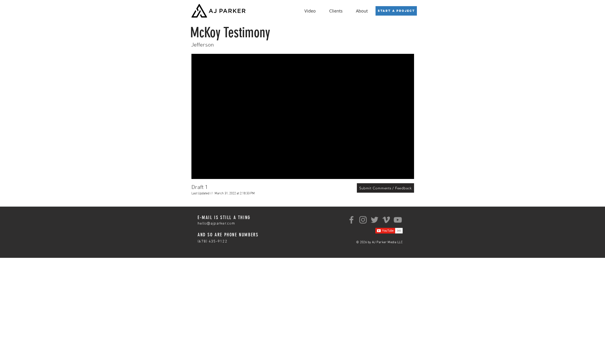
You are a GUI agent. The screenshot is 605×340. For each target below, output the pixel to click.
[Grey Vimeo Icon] (386, 220)
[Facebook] (351, 220)
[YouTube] (398, 220)
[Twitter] (375, 220)
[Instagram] (363, 220)
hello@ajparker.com (216, 223)
